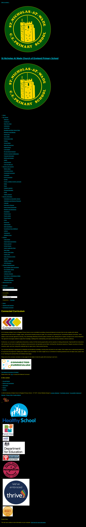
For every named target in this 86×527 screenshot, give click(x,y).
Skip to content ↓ (5, 2)
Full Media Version (64, 393)
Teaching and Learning (8, 305)
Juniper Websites (55, 393)
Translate (12, 300)
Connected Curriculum (8, 307)
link (12, 374)
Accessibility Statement (75, 393)
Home (4, 303)
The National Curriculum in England (9, 372)
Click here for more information (38, 522)
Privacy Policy (9, 395)
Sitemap (3, 395)
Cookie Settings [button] (17, 395)
